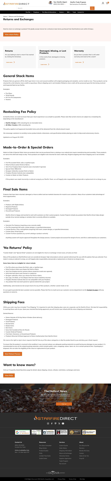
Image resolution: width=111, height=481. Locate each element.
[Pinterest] (55, 423)
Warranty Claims (64, 456)
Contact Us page (92, 290)
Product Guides (43, 450)
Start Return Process (12, 354)
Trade (74, 12)
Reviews (81, 448)
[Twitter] (59, 423)
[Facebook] (52, 423)
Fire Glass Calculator (45, 445)
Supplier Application (65, 458)
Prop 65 (81, 458)
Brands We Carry (84, 450)
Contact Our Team (20, 447)
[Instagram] (48, 423)
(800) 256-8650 (19, 445)
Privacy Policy (61, 479)
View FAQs (9, 375)
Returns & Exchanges (65, 453)
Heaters (61, 12)
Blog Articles (43, 448)
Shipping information (65, 450)
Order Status (63, 448)
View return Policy (11, 34)
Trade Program (63, 461)
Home (5, 16)
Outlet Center (43, 458)
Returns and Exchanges (16, 16)
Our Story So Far (84, 445)
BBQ (68, 12)
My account (62, 463)
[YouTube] (63, 423)
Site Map (82, 479)
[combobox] (55, 8)
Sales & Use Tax (84, 456)
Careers (81, 453)
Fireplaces (36, 12)
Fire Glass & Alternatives (49, 12)
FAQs (40, 453)
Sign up (64, 404)
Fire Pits (28, 12)
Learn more (9, 62)
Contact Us (81, 12)
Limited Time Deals (45, 456)
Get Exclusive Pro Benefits (78, 4)
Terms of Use (72, 479)
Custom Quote (63, 445)
